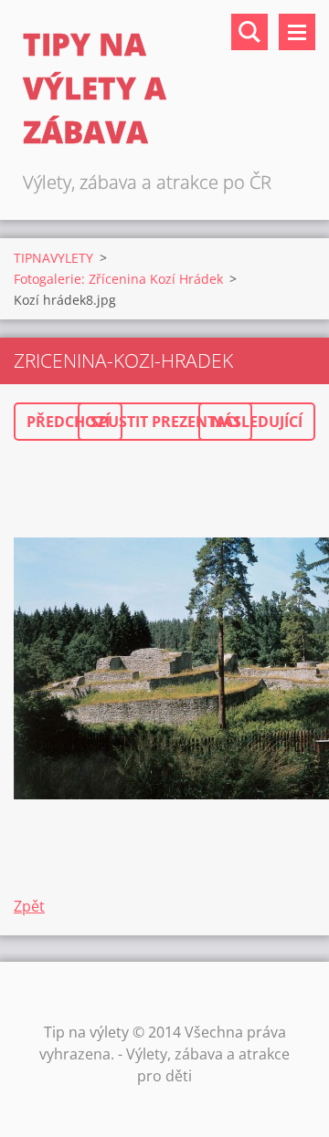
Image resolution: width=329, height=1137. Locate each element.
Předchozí (68, 422)
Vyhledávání (249, 32)
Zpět (29, 906)
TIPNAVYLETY (53, 257)
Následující (256, 422)
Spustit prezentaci (164, 422)
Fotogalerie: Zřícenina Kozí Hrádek (118, 278)
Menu (297, 32)
